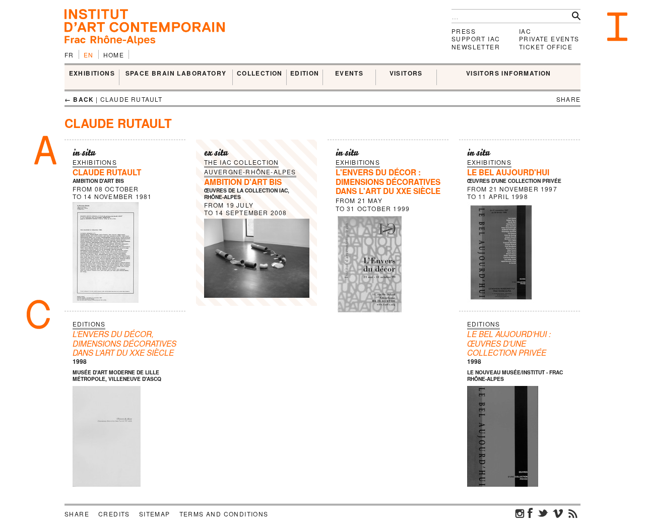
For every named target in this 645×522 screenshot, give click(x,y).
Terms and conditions (224, 513)
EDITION (304, 74)
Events (349, 74)
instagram (520, 512)
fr (69, 54)
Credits (114, 513)
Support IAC (476, 38)
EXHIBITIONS (92, 74)
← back (79, 99)
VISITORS (406, 74)
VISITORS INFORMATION (508, 74)
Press (464, 31)
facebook (530, 512)
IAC (525, 31)
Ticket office (545, 46)
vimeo (557, 512)
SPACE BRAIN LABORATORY (176, 74)
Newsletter (476, 46)
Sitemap (154, 513)
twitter (542, 512)
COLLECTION (260, 74)
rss (572, 512)
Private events (549, 38)
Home (113, 54)
